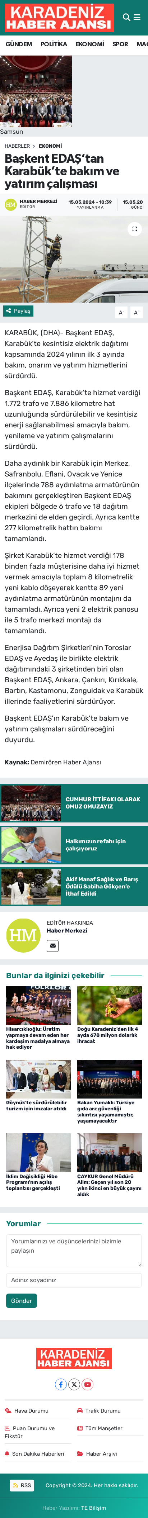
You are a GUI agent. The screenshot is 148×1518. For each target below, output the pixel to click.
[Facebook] (61, 1384)
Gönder (21, 1300)
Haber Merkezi (67, 930)
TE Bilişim (93, 1508)
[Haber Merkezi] (23, 934)
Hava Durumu (31, 1411)
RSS (25, 1485)
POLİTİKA (54, 44)
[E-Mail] (53, 946)
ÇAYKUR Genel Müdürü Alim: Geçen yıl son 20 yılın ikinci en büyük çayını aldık (109, 1185)
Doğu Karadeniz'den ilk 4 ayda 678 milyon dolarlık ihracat (107, 1035)
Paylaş (22, 311)
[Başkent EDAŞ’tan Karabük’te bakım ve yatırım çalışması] (74, 259)
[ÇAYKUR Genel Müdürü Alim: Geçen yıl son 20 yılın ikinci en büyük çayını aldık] (109, 1152)
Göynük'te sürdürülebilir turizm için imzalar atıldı (36, 1106)
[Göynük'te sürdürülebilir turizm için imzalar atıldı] (38, 1078)
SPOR (120, 44)
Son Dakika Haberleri (38, 1454)
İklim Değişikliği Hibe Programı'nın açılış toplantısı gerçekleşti (33, 1182)
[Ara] (126, 17)
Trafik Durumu (103, 1411)
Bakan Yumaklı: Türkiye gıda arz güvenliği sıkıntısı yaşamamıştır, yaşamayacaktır (105, 1112)
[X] (74, 1384)
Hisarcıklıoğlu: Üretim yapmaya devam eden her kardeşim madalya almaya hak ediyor (38, 1038)
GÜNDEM (18, 44)
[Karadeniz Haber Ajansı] (59, 17)
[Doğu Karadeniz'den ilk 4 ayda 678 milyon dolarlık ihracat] (109, 1005)
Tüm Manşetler (103, 1428)
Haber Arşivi (101, 1454)
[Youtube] (87, 1384)
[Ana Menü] (137, 17)
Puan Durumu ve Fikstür (30, 1432)
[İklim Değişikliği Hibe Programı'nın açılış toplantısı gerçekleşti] (38, 1152)
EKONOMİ (89, 44)
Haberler (17, 146)
